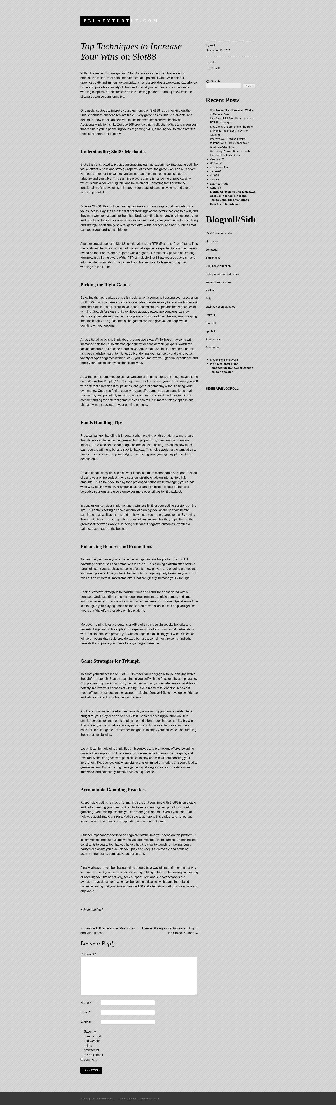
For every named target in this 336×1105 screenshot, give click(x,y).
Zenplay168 (134, 886)
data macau (213, 257)
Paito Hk (211, 314)
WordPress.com (150, 1098)
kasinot (210, 290)
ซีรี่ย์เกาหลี (216, 163)
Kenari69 (215, 187)
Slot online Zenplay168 (224, 359)
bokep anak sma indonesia (222, 274)
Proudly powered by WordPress (97, 1098)
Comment (88, 954)
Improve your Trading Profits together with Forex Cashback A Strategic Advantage (229, 142)
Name (85, 1002)
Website (86, 1022)
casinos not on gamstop (220, 306)
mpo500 (211, 322)
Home (211, 61)
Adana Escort (214, 339)
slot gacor (212, 241)
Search (215, 81)
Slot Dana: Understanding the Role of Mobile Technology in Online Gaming (231, 130)
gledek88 (215, 171)
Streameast (213, 347)
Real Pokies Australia (219, 233)
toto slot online (219, 167)
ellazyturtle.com (121, 20)
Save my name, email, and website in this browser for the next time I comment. (93, 1045)
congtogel (212, 249)
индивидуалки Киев (218, 265)
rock (213, 45)
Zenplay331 (217, 159)
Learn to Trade (219, 183)
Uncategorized (92, 909)
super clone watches (218, 282)
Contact (213, 67)
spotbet (210, 331)
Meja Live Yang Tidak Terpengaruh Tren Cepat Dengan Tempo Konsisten (231, 367)
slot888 (214, 175)
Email (85, 1012)
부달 (208, 298)
